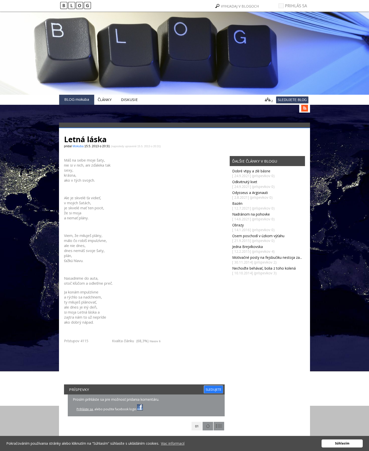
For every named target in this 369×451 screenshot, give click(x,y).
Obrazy (238, 225)
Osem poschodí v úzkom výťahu (258, 235)
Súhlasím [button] (342, 443)
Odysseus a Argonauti (250, 192)
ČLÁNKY (105, 99)
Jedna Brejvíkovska (247, 246)
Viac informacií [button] (172, 443)
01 (197, 426)
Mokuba (103, 65)
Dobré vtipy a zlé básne (251, 171)
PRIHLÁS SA (295, 6)
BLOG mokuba (76, 99)
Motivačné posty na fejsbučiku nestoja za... (267, 257)
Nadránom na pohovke (251, 214)
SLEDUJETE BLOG (292, 100)
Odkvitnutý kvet (244, 181)
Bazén (237, 203)
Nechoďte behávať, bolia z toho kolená (264, 268)
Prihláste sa (85, 409)
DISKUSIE (129, 99)
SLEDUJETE (213, 389)
